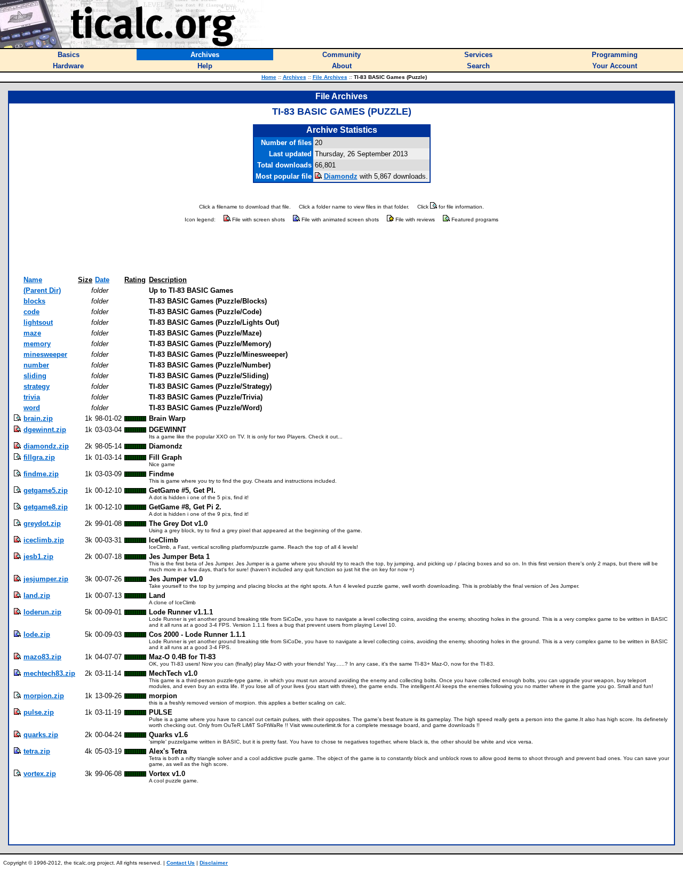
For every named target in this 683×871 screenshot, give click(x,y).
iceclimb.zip (43, 540)
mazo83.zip (42, 657)
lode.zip (36, 634)
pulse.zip (38, 712)
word (31, 408)
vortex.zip (39, 774)
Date (102, 280)
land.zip (36, 596)
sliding (34, 376)
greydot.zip (42, 524)
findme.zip (41, 474)
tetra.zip (36, 751)
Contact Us (180, 863)
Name (32, 280)
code (31, 312)
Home (268, 77)
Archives (294, 77)
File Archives (330, 77)
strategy (36, 386)
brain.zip (38, 418)
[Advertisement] (341, 250)
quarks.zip (40, 735)
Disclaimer (214, 863)
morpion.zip (43, 696)
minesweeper (45, 354)
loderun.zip (42, 612)
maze (32, 333)
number (36, 365)
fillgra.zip (39, 457)
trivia (31, 397)
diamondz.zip (46, 446)
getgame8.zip (45, 507)
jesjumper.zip (45, 579)
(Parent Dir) (42, 290)
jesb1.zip (38, 557)
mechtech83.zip (49, 673)
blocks (34, 301)
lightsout (38, 322)
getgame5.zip (45, 490)
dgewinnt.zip (44, 430)
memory (37, 344)
